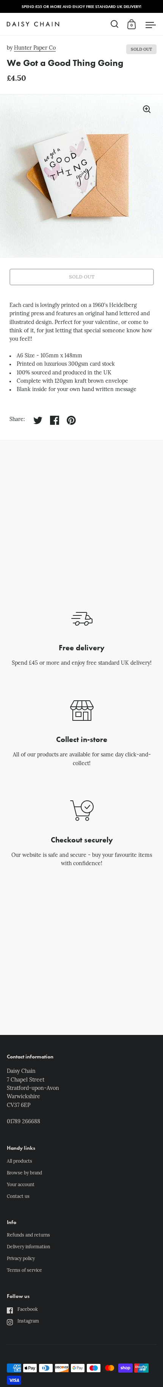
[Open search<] (115, 24)
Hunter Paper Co (35, 48)
